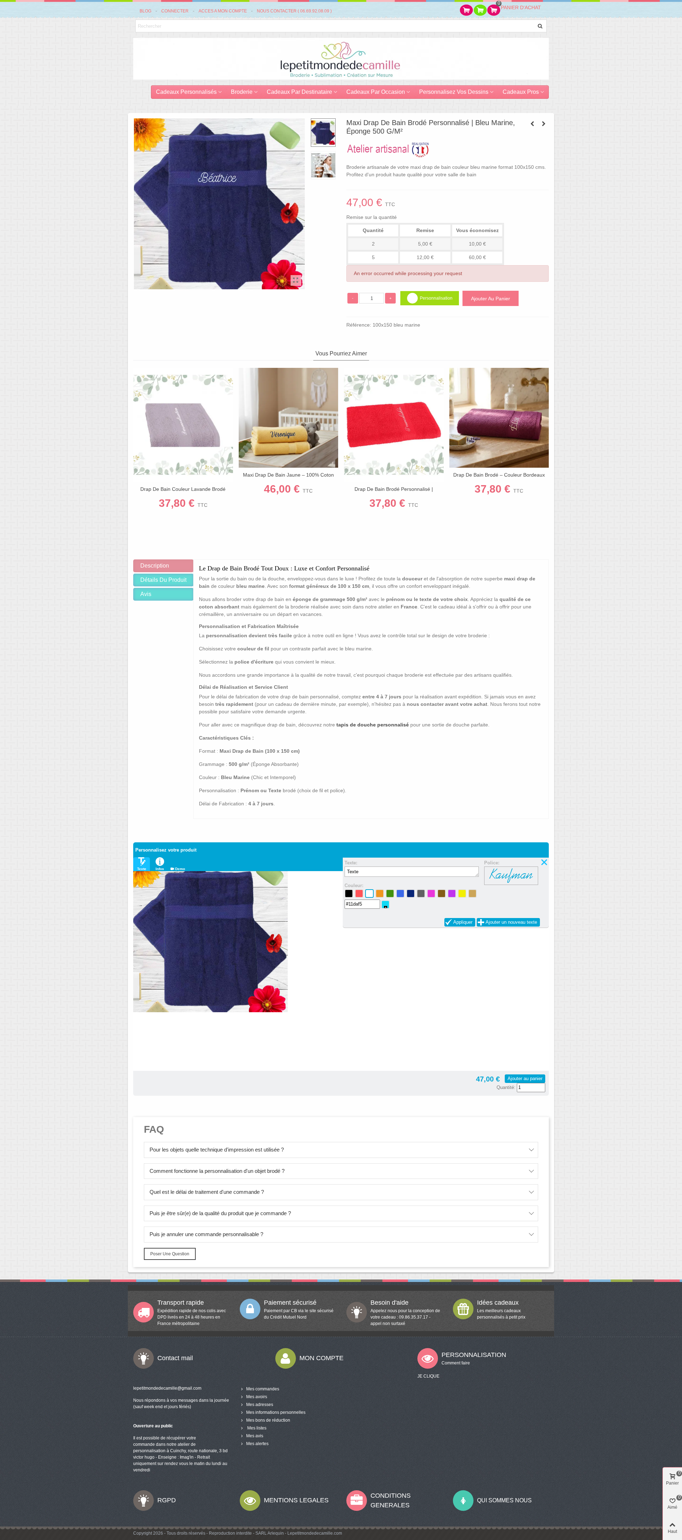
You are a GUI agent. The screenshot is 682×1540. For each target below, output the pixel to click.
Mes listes (256, 1428)
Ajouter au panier (525, 1078)
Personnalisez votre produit (165, 850)
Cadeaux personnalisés (186, 92)
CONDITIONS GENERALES (390, 1500)
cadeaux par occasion (375, 92)
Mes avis (254, 1435)
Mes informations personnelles (275, 1412)
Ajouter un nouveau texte (511, 922)
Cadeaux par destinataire (299, 92)
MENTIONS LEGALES (296, 1500)
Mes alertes (257, 1443)
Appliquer (462, 922)
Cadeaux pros (521, 92)
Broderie (242, 92)
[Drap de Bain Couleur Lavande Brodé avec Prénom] (183, 425)
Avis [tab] (145, 594)
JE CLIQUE (428, 1376)
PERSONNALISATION (474, 1354)
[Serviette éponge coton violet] (543, 123)
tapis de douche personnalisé (372, 725)
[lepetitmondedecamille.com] (341, 58)
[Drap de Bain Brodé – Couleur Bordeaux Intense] (499, 418)
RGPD (166, 1500)
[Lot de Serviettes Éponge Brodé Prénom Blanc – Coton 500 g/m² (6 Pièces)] (532, 123)
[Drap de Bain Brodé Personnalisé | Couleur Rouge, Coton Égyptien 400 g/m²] (394, 425)
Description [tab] (154, 566)
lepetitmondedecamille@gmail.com (167, 1388)
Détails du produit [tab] (163, 580)
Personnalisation (436, 298)
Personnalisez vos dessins (453, 92)
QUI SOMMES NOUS (504, 1500)
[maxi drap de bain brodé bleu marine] (296, 280)
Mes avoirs (256, 1396)
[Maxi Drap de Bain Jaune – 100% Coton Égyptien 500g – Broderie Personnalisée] (289, 418)
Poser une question (169, 1253)
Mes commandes (262, 1388)
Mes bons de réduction (268, 1420)
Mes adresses (259, 1404)
